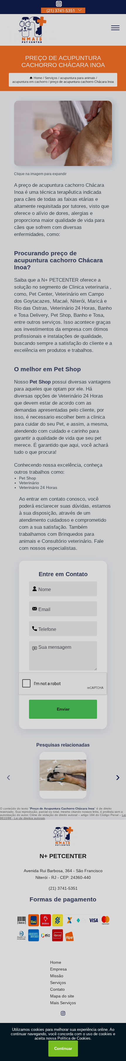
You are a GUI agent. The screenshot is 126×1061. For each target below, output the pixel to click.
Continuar (63, 1048)
